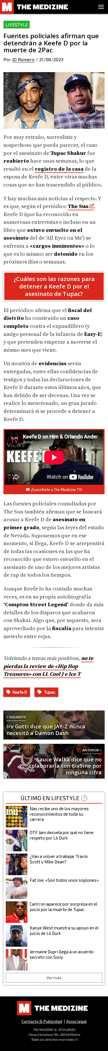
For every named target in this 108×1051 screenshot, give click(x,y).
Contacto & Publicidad (42, 1021)
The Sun (78, 206)
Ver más (54, 977)
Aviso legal (76, 1021)
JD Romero (23, 59)
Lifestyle (16, 24)
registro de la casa (59, 169)
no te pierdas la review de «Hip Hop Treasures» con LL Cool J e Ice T (48, 666)
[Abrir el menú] (101, 7)
